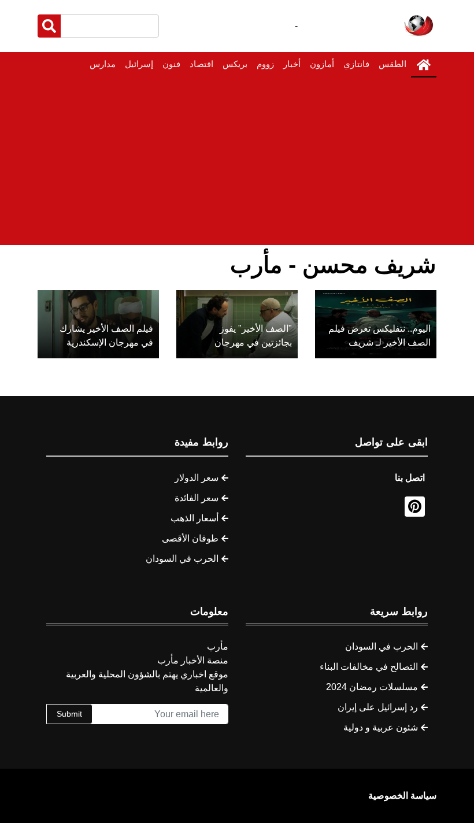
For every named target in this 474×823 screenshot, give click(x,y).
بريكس (235, 64)
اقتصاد (201, 64)
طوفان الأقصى (190, 538)
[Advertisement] (237, 164)
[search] (49, 26)
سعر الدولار (197, 478)
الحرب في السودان (182, 559)
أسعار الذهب (195, 518)
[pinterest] (415, 506)
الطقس (392, 64)
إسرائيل (139, 64)
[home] (423, 64)
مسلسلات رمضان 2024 (372, 687)
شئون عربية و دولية (380, 727)
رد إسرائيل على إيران (378, 707)
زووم (265, 64)
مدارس (103, 64)
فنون (171, 64)
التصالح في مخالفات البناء (369, 667)
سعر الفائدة (197, 498)
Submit (69, 713)
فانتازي (356, 64)
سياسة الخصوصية (402, 795)
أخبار (292, 64)
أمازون (322, 64)
